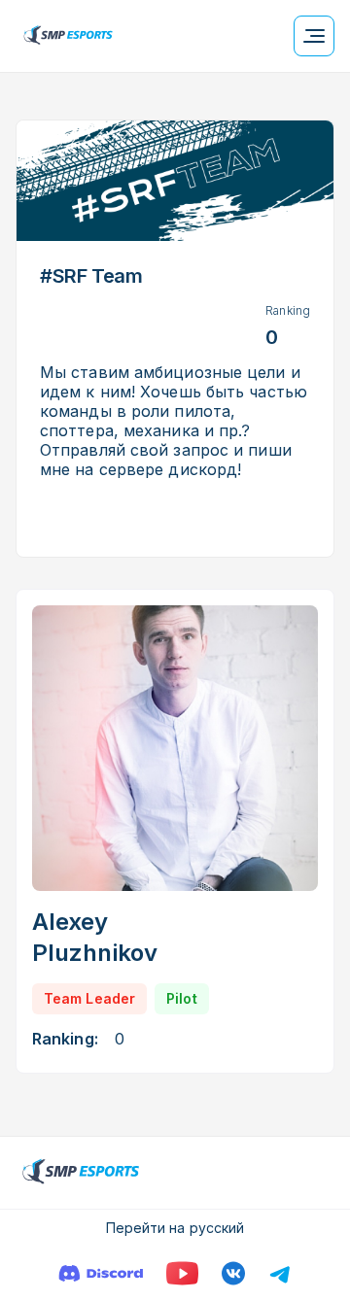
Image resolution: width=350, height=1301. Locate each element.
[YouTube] (182, 1273)
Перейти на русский (175, 1227)
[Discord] (100, 1273)
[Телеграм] (280, 1273)
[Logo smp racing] (68, 36)
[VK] (233, 1273)
